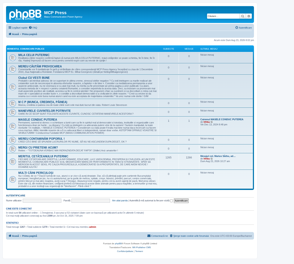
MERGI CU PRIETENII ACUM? (38, 147)
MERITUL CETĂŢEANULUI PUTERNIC (43, 156)
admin (92, 227)
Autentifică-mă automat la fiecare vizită (149, 200)
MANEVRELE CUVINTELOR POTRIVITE (44, 110)
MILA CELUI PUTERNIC (34, 55)
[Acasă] (25, 14)
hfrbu (207, 122)
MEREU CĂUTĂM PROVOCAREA (40, 66)
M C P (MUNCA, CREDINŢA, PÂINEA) (42, 102)
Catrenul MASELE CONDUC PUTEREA (221, 119)
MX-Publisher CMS (141, 247)
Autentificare (15, 195)
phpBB (118, 243)
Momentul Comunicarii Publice (26, 49)
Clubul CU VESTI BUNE (34, 77)
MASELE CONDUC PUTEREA (37, 119)
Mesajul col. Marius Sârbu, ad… (218, 156)
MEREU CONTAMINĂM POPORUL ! (41, 138)
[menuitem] (33, 27)
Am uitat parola (120, 200)
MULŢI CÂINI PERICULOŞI (35, 172)
